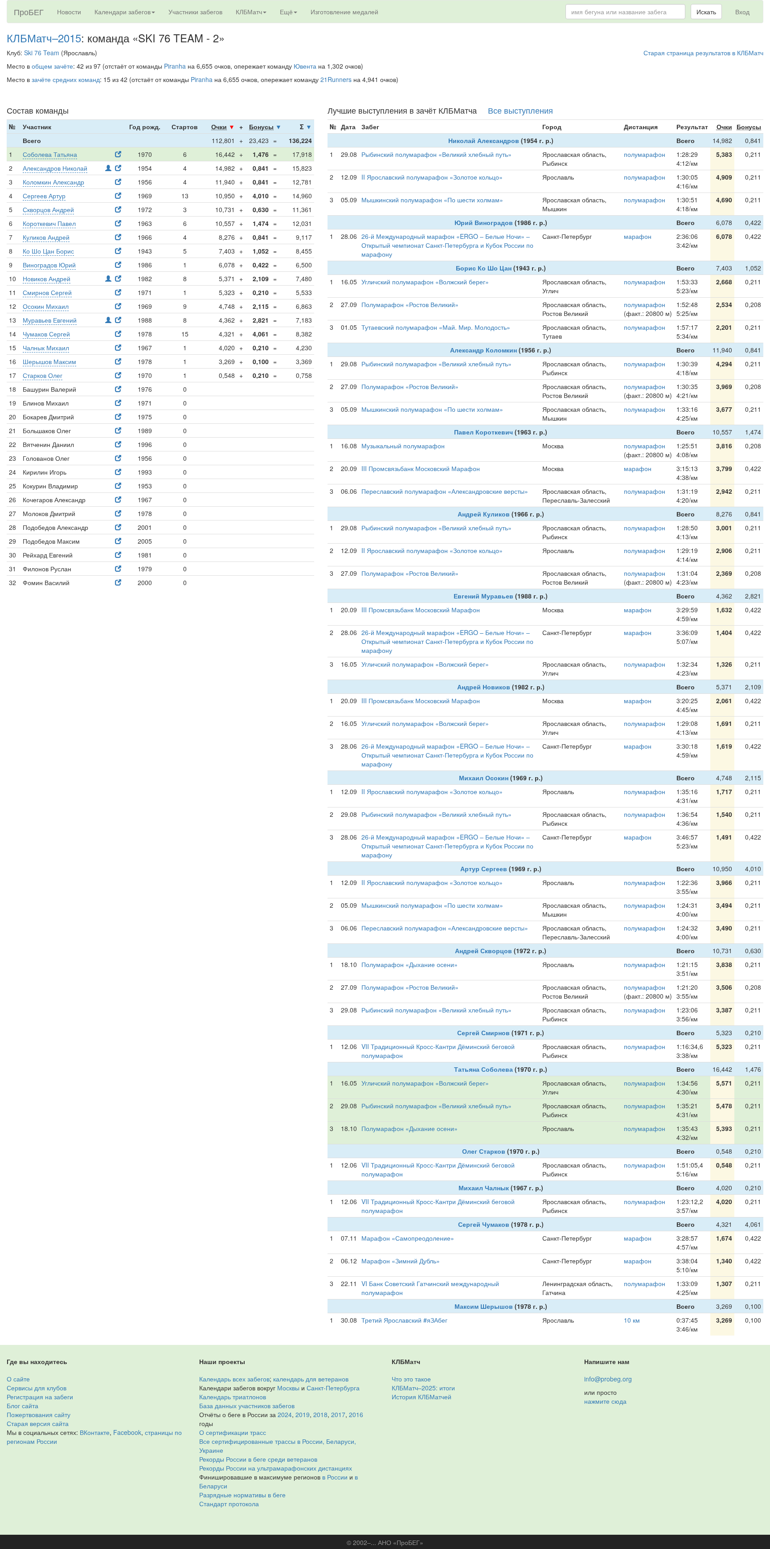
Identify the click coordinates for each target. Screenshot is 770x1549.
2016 (356, 1414)
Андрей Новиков (483, 686)
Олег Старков (483, 1151)
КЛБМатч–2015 (44, 37)
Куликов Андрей (46, 237)
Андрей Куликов (484, 513)
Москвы (288, 1387)
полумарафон (644, 154)
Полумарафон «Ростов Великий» (410, 304)
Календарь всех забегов (234, 1378)
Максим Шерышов (484, 1306)
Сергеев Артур (44, 195)
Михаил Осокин (483, 777)
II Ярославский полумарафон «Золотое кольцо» (432, 176)
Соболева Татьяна (50, 154)
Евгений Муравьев (483, 595)
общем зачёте (52, 65)
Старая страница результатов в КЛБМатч (703, 52)
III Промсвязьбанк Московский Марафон (420, 468)
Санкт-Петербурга (333, 1387)
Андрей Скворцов (483, 950)
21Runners (336, 79)
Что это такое (411, 1378)
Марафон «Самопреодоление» (407, 1237)
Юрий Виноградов (484, 222)
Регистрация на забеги (40, 1396)
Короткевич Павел (49, 223)
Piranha (175, 65)
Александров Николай (55, 168)
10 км (632, 1319)
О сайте (18, 1378)
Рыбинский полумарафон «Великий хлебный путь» (436, 154)
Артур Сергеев (483, 868)
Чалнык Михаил (46, 347)
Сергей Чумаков (483, 1224)
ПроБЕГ (29, 11)
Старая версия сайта (38, 1423)
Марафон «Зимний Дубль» (400, 1260)
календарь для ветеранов (310, 1378)
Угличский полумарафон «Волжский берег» (425, 281)
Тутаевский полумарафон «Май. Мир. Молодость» (435, 327)
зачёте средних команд (66, 79)
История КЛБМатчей (421, 1396)
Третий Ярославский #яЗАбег (404, 1319)
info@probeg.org (608, 1378)
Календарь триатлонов (232, 1396)
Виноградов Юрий (49, 264)
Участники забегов (195, 11)
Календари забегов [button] (122, 11)
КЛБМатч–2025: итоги (423, 1387)
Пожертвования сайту (38, 1414)
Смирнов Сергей (47, 292)
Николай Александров (483, 140)
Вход (742, 11)
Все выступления (520, 110)
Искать (706, 11)
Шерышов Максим (49, 361)
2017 (338, 1414)
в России (335, 1476)
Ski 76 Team (41, 52)
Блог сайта (22, 1405)
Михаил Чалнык (484, 1187)
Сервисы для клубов (36, 1387)
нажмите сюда (605, 1401)
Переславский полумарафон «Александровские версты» (444, 491)
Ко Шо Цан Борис (48, 250)
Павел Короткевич (483, 431)
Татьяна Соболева (483, 1069)
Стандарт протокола (229, 1503)
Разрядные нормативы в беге (242, 1494)
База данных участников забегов (247, 1405)
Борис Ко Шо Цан (484, 267)
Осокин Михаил (46, 306)
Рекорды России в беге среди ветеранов (258, 1459)
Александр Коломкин (483, 349)
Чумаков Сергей (46, 333)
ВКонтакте (95, 1432)
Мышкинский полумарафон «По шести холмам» (432, 199)
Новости (69, 11)
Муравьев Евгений (50, 320)
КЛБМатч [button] (249, 11)
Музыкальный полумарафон (403, 445)
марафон (637, 236)
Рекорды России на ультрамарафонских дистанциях (275, 1467)
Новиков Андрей (46, 278)
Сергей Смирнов (483, 1032)
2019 (302, 1414)
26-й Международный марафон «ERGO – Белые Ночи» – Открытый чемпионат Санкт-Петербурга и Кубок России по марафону (447, 245)
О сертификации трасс (232, 1432)
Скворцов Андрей (48, 209)
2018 (320, 1414)
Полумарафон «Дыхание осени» (409, 964)
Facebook (127, 1432)
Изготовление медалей (344, 11)
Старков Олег (42, 375)
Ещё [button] (286, 11)
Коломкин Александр (53, 181)
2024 (285, 1414)
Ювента (305, 65)
